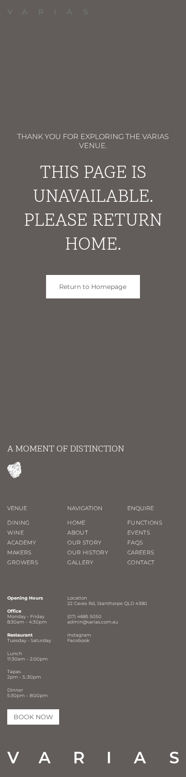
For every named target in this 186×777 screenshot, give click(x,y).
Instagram (79, 635)
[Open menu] (164, 13)
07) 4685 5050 (85, 616)
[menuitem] (37, 524)
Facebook (78, 640)
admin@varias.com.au (92, 622)
